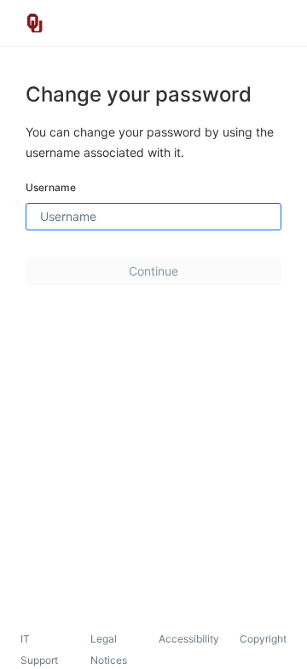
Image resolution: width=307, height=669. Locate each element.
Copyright (263, 638)
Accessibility (189, 638)
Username (51, 187)
